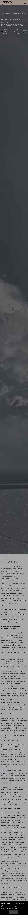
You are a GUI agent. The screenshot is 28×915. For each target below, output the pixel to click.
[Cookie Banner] (14, 908)
